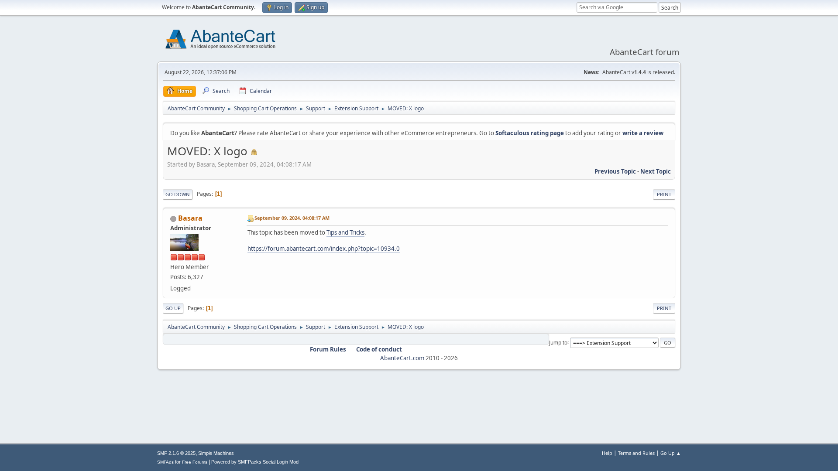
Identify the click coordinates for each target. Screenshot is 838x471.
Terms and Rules (636, 453)
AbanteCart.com (402, 358)
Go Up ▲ (670, 453)
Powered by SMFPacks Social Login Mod (255, 461)
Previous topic (615, 171)
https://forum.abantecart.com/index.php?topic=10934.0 (323, 249)
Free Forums (194, 462)
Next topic (655, 171)
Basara (190, 218)
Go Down (177, 194)
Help (607, 453)
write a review (642, 133)
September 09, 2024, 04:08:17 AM (292, 218)
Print (664, 194)
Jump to (558, 342)
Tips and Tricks (345, 232)
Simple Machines (216, 453)
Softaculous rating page (529, 133)
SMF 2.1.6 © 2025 (176, 453)
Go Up (173, 308)
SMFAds (165, 462)
